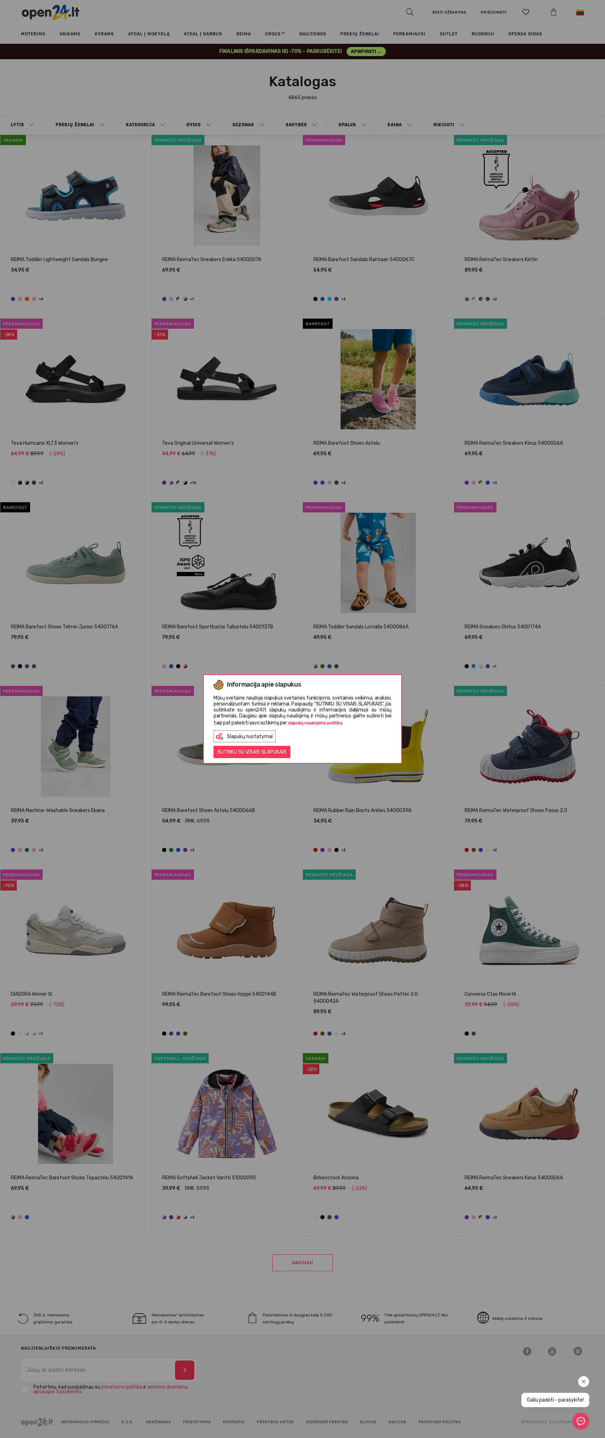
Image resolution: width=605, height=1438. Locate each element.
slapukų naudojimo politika (315, 722)
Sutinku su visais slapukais (251, 752)
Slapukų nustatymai (250, 737)
